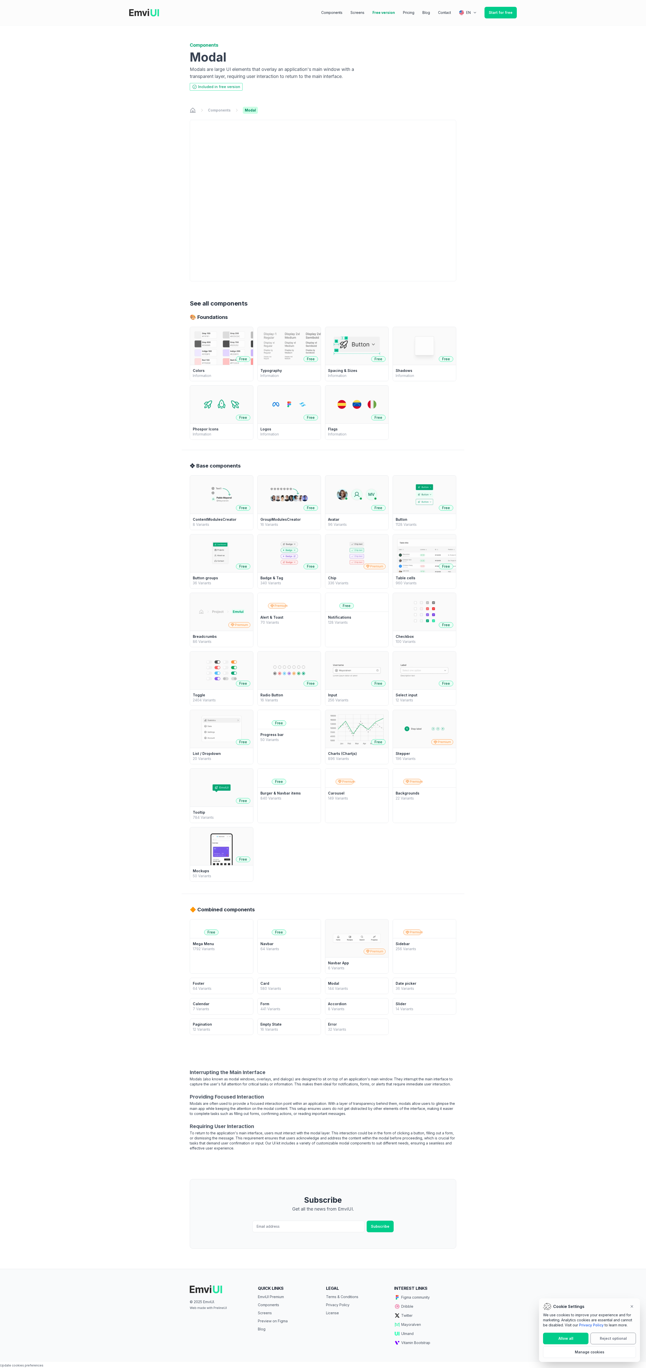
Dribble (407, 1306)
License (332, 1313)
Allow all (565, 1338)
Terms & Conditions (342, 1297)
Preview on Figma (273, 1321)
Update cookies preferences (21, 1365)
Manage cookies (589, 1352)
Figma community (415, 1297)
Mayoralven (411, 1324)
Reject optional (613, 1338)
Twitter (407, 1315)
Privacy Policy (337, 1305)
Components (331, 12)
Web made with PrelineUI (208, 1308)
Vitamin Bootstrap (415, 1342)
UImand (407, 1333)
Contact (444, 12)
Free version (383, 12)
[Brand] (221, 1289)
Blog (426, 12)
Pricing (408, 12)
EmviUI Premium (271, 1297)
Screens (357, 12)
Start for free (501, 12)
